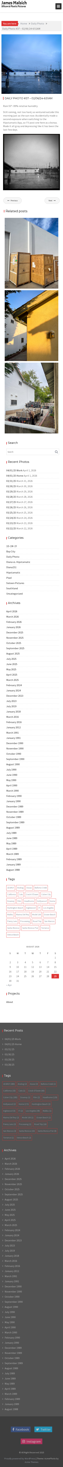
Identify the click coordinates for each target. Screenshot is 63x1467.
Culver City (46, 894)
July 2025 (11, 658)
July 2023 (11, 701)
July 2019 (11, 706)
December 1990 (14, 743)
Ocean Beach (49, 914)
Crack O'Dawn (32, 894)
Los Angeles (48, 908)
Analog (20, 887)
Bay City (10, 551)
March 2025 (12, 679)
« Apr (9, 985)
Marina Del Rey (22, 914)
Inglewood (31, 908)
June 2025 (11, 664)
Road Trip (37, 921)
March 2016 (12, 716)
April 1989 (11, 848)
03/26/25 (11, 507)
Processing (25, 921)
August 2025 (13, 653)
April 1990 (11, 785)
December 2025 (14, 632)
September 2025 (15, 648)
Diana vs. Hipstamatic (18, 562)
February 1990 (14, 796)
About (9, 1002)
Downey (10, 901)
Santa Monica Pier (30, 928)
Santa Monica (13, 928)
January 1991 (13, 737)
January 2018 (13, 711)
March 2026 (12, 616)
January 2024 (13, 690)
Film (19, 901)
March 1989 (12, 854)
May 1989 (11, 843)
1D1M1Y (10, 887)
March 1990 (12, 790)
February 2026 (14, 621)
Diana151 (11, 567)
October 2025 (13, 643)
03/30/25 (11, 486)
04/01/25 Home (14, 475)
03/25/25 (11, 512)
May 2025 (11, 669)
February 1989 (14, 859)
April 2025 (11, 674)
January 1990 (13, 801)
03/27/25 (11, 502)
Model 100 (36, 914)
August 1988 (13, 869)
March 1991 (12, 732)
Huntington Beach (15, 908)
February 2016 (14, 722)
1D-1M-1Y (11, 546)
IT (39, 908)
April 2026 (11, 611)
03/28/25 (11, 496)
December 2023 (14, 695)
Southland (12, 588)
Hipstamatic (13, 572)
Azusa (29, 887)
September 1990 (15, 759)
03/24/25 (11, 517)
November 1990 (15, 748)
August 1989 (13, 827)
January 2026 (13, 627)
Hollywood (42, 901)
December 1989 (14, 806)
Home (52, 901)
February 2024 (14, 685)
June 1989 (11, 838)
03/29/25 (11, 491)
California (11, 894)
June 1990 (11, 774)
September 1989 (15, 822)
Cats (21, 894)
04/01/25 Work (14, 470)
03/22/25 (11, 528)
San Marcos (49, 921)
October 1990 (13, 753)
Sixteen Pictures (15, 583)
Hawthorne (29, 901)
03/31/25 (11, 481)
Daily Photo (52, 37)
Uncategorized (14, 593)
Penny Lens (12, 921)
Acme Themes (31, 1462)
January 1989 (13, 864)
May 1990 (11, 780)
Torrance (45, 928)
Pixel (9, 577)
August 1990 (13, 764)
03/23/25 (11, 523)
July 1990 (11, 769)
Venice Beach (13, 934)
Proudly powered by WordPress (19, 1458)
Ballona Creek (41, 887)
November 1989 (15, 811)
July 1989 (11, 832)
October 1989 (13, 817)
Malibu (10, 914)
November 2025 (15, 637)
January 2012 (13, 727)
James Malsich (14, 3)
